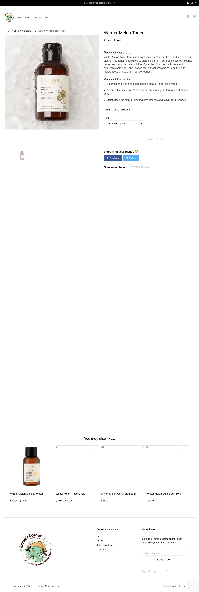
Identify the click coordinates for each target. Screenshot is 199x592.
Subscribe (163, 559)
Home (7, 31)
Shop (16, 31)
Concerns (26, 31)
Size (106, 117)
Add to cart (158, 139)
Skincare (39, 31)
